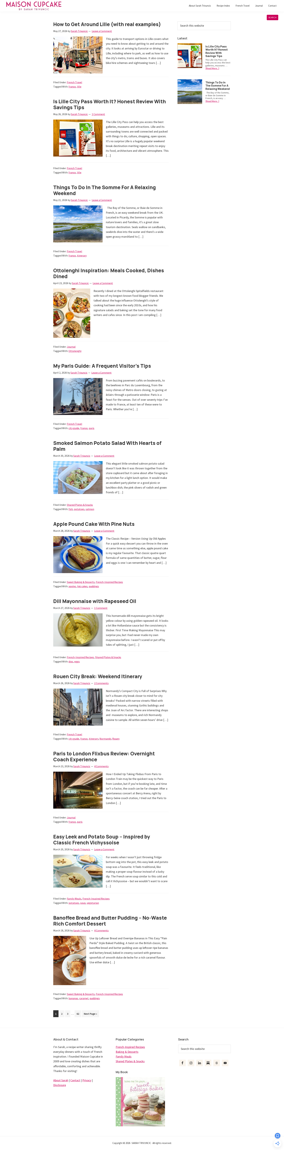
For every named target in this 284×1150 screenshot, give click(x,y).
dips (71, 661)
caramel (83, 998)
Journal (71, 346)
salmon (90, 509)
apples (72, 586)
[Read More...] (212, 68)
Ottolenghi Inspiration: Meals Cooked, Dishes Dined (108, 273)
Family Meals (74, 898)
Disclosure (59, 1085)
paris (91, 428)
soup (83, 902)
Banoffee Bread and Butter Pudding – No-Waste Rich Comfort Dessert (110, 920)
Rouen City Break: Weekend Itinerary (97, 676)
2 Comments (101, 683)
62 (78, 1013)
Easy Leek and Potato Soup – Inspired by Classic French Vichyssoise (101, 839)
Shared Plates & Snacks (80, 504)
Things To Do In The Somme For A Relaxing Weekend (104, 190)
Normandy (105, 738)
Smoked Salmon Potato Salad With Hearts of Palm (107, 446)
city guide (74, 428)
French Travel (74, 82)
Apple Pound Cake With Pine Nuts (94, 524)
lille (79, 86)
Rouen (115, 738)
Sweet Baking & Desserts (81, 582)
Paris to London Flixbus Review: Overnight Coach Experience (104, 756)
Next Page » (90, 1014)
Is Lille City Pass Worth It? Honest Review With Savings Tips (109, 104)
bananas (73, 998)
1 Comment (98, 114)
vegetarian (93, 902)
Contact (75, 1080)
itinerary (82, 255)
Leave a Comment (102, 31)
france (72, 86)
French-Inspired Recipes (109, 582)
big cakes (82, 586)
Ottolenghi (75, 351)
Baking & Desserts (127, 1052)
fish (71, 509)
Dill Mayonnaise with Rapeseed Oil (94, 601)
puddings (94, 586)
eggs (77, 661)
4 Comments (101, 766)
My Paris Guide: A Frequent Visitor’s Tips (102, 365)
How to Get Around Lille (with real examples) (107, 24)
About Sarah (60, 1080)
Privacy (86, 1080)
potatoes (79, 509)
